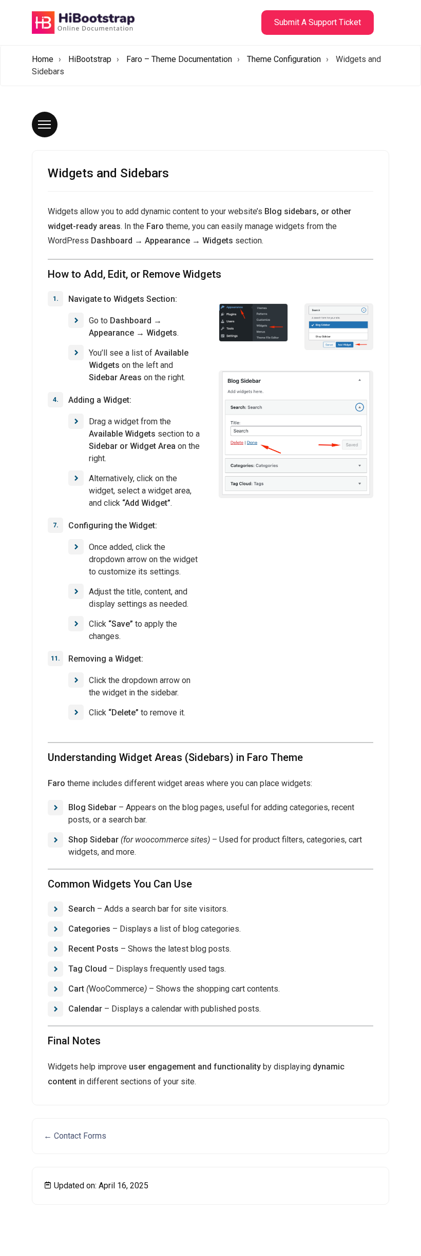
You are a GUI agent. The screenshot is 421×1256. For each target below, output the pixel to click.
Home (42, 59)
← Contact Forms (75, 1136)
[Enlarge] (275, 317)
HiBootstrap (89, 59)
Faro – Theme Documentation (179, 59)
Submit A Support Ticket (317, 22)
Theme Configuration (284, 59)
